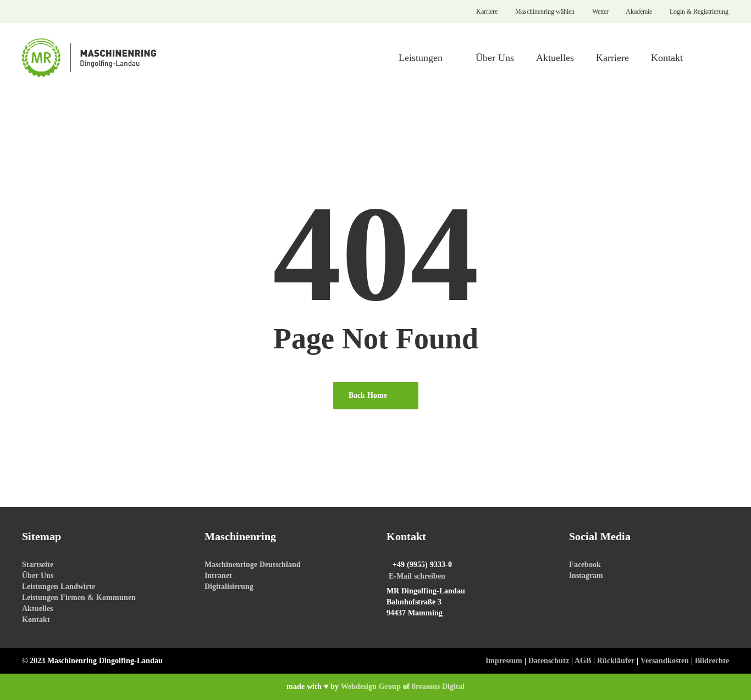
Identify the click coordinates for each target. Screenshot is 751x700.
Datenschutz (548, 661)
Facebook (585, 564)
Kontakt (36, 619)
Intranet (218, 575)
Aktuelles (37, 608)
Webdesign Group (371, 686)
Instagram (586, 575)
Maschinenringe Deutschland (253, 564)
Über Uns (37, 575)
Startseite (37, 564)
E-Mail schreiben (417, 576)
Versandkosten (664, 661)
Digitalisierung (229, 586)
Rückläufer (615, 661)
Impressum (503, 661)
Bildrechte (712, 661)
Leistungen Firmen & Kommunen (79, 597)
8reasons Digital (438, 686)
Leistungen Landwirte (58, 586)
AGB (583, 661)
